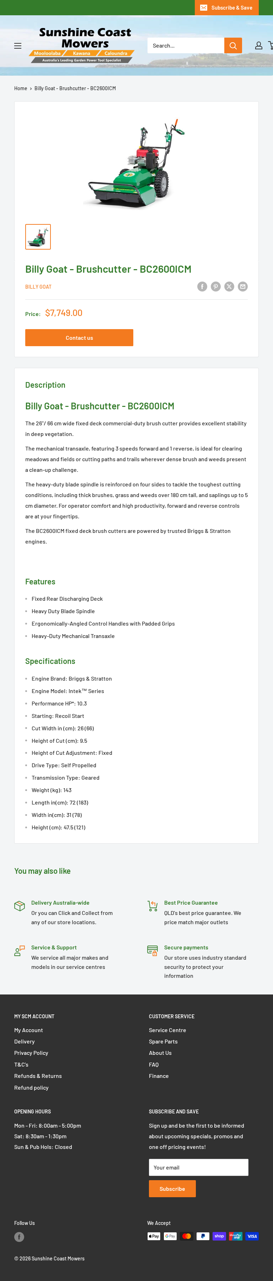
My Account (28, 1029)
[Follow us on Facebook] (19, 1237)
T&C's (21, 1064)
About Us (160, 1052)
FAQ (154, 1064)
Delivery (24, 1041)
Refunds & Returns (38, 1075)
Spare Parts (163, 1041)
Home (20, 88)
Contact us (79, 337)
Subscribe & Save (232, 7)
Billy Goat (38, 287)
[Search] (233, 45)
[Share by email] (243, 285)
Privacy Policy (31, 1052)
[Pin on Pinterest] (216, 285)
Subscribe (172, 1188)
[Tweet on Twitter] (229, 285)
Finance (159, 1075)
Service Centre (167, 1029)
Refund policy (31, 1087)
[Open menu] (17, 46)
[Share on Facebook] (202, 285)
